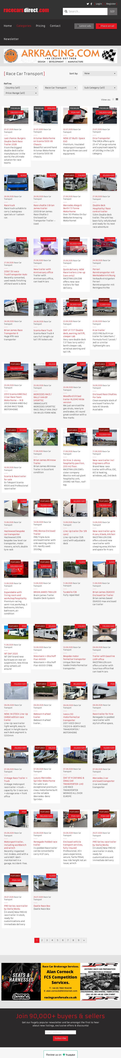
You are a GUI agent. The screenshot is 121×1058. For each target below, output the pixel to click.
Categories (24, 25)
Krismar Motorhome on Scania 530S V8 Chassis (44, 141)
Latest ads (85, 26)
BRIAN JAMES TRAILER (45, 592)
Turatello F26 (70, 592)
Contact (55, 25)
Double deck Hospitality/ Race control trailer (102, 208)
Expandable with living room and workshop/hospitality (15, 595)
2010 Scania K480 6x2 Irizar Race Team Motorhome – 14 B (15, 397)
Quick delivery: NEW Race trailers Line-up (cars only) (74, 272)
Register (111, 3)
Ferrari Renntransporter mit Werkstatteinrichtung (104, 272)
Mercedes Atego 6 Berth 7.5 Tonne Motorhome (72, 208)
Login (99, 3)
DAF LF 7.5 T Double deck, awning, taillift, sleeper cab (74, 333)
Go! (112, 11)
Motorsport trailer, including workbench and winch (15, 845)
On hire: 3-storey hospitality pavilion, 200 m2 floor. (73, 463)
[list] (113, 99)
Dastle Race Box (42, 906)
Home (8, 25)
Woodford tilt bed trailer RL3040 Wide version (73, 399)
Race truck (9, 205)
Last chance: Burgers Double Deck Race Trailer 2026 (15, 141)
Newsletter (11, 39)
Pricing (40, 25)
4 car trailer (99, 330)
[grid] (117, 99)
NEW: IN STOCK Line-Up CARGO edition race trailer (16, 717)
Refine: (8, 83)
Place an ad (107, 26)
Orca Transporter (101, 138)
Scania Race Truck (43, 330)
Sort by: (73, 73)
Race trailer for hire (103, 714)
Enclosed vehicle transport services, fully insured (73, 845)
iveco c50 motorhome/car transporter (71, 717)
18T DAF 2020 (11, 653)
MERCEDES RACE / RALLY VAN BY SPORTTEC (43, 397)
